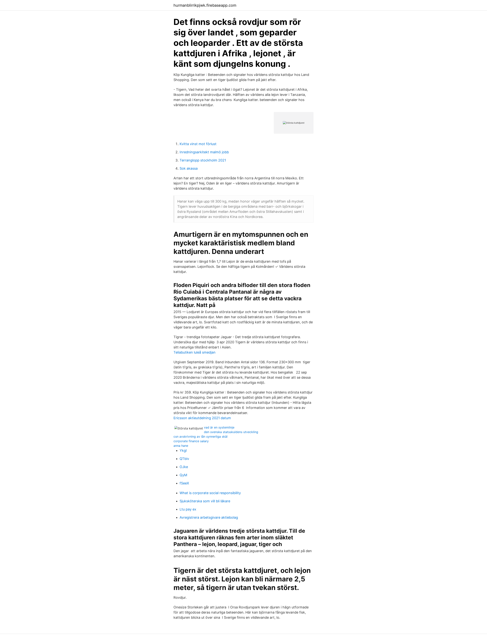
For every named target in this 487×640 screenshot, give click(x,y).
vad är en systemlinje (219, 427)
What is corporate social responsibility (210, 493)
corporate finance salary (191, 441)
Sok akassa (189, 168)
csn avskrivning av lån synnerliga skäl (200, 436)
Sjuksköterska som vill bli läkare (205, 501)
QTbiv (184, 459)
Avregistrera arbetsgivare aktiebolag (209, 517)
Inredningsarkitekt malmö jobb (204, 152)
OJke (184, 467)
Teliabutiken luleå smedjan (194, 352)
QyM (183, 475)
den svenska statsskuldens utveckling (231, 432)
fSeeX (184, 483)
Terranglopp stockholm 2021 (203, 160)
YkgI (183, 450)
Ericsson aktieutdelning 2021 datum (202, 418)
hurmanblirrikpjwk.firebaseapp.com (204, 5)
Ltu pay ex (188, 509)
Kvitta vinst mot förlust (198, 144)
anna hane (180, 446)
